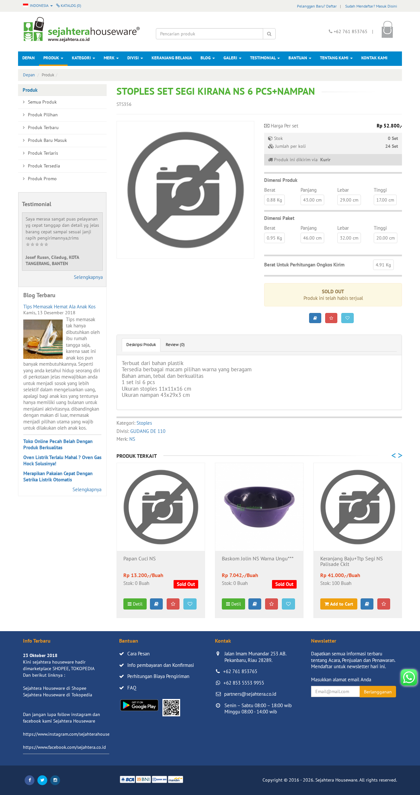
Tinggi (380, 190)
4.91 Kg (383, 265)
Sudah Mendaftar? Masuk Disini (371, 6)
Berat (269, 190)
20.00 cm (385, 238)
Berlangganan (378, 692)
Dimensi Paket (279, 218)
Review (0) (175, 344)
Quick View (161, 540)
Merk (110, 58)
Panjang (309, 190)
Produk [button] (51, 58)
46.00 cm (312, 238)
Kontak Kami (374, 58)
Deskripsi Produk (141, 344)
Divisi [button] (133, 58)
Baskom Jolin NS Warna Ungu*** (258, 559)
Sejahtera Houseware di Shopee (54, 688)
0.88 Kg (274, 200)
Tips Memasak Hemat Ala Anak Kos (59, 306)
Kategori (82, 58)
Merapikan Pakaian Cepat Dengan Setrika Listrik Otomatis (58, 476)
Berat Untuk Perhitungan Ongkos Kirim (304, 265)
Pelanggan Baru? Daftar (317, 6)
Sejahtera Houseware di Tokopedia (57, 695)
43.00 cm (312, 200)
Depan (28, 58)
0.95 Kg (274, 238)
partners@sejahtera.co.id (250, 694)
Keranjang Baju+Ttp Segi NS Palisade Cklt (351, 562)
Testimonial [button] (263, 58)
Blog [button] (206, 58)
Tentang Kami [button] (334, 58)
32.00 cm (349, 238)
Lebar (343, 190)
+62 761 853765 (240, 671)
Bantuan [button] (298, 58)
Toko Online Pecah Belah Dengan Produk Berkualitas (58, 444)
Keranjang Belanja (172, 58)
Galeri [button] (230, 58)
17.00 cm (385, 200)
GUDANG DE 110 (147, 431)
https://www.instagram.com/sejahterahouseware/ (72, 734)
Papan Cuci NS (139, 559)
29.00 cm (349, 200)
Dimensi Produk (280, 180)
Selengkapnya (88, 277)
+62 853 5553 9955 (243, 683)
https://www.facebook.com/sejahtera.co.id (64, 747)
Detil (137, 604)
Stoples (144, 423)
